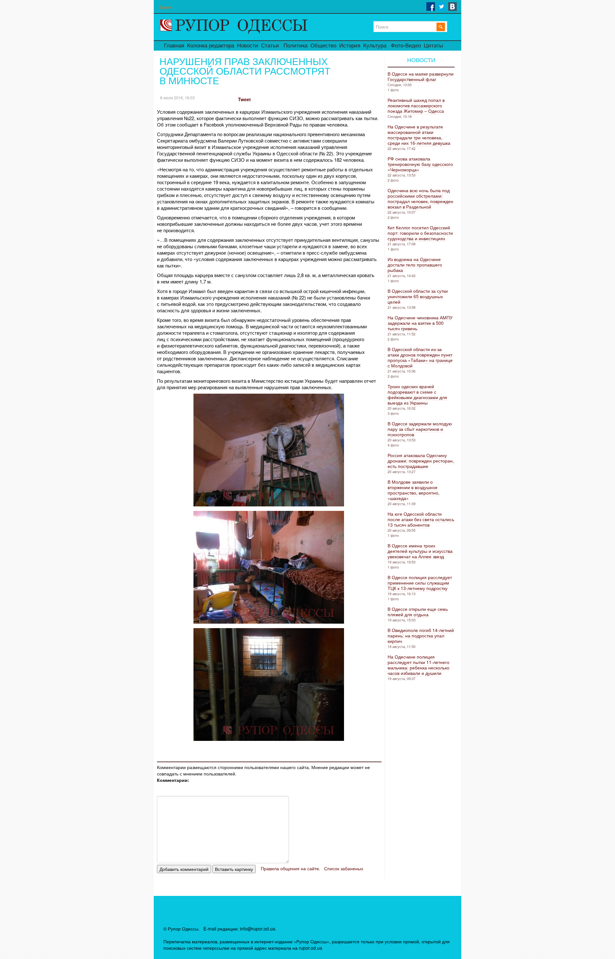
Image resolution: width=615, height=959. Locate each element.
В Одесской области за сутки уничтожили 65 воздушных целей (418, 296)
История (349, 46)
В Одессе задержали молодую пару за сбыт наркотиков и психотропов (420, 429)
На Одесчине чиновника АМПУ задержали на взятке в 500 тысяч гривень (420, 323)
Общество (323, 46)
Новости (247, 46)
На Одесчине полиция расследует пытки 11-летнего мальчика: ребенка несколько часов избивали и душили (418, 664)
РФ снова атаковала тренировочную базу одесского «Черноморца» (420, 164)
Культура (374, 46)
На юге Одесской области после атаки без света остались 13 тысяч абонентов (421, 519)
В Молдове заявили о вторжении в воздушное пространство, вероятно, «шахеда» (413, 490)
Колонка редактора (210, 46)
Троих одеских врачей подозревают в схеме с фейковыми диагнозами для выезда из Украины (417, 394)
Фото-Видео (406, 46)
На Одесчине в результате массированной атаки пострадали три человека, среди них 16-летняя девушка (419, 134)
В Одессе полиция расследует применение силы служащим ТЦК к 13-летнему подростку (420, 582)
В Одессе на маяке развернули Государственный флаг (421, 76)
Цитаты (433, 46)
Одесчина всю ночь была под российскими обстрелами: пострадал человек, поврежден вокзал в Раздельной (420, 198)
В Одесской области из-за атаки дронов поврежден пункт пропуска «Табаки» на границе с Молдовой (420, 357)
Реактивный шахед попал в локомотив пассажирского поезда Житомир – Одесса (416, 105)
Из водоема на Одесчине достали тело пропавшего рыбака (415, 264)
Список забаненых (343, 868)
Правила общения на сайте (290, 868)
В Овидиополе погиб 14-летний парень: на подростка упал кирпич (421, 635)
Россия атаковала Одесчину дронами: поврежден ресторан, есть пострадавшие (421, 460)
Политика (295, 46)
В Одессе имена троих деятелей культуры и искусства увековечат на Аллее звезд (420, 551)
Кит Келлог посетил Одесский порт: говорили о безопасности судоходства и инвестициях (420, 233)
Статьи (270, 46)
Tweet (244, 99)
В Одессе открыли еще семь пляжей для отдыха (418, 612)
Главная (174, 46)
